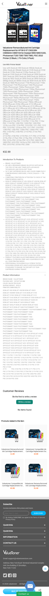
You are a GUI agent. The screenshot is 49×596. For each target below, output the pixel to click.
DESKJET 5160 (8, 297)
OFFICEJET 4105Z (36, 333)
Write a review (24, 402)
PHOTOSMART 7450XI (25, 319)
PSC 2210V (7, 374)
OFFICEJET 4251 (20, 343)
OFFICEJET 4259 (32, 345)
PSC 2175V (7, 371)
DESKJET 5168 (19, 297)
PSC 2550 (14, 379)
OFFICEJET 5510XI (22, 350)
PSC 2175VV (15, 371)
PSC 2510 (38, 376)
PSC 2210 (39, 371)
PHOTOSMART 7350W (10, 317)
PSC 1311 (6, 360)
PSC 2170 (22, 369)
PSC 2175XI (24, 371)
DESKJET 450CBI (18, 290)
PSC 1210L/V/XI (22, 357)
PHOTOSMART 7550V (24, 321)
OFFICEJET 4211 (20, 338)
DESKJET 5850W (21, 305)
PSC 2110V (35, 365)
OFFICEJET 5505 (8, 348)
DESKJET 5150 (32, 293)
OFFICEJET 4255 (8, 345)
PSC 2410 (6, 376)
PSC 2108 (20, 365)
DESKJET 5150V (8, 295)
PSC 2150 (14, 369)
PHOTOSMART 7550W (10, 324)
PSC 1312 (13, 360)
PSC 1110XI (22, 355)
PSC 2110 (27, 365)
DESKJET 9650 (33, 305)
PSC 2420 (23, 376)
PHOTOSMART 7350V (24, 314)
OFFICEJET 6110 (20, 353)
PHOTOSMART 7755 (10, 329)
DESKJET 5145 (21, 293)
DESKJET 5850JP (9, 305)
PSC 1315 (20, 360)
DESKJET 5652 (8, 302)
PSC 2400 (30, 374)
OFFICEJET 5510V (9, 350)
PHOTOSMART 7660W (25, 326)
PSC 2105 (13, 365)
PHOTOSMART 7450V (10, 319)
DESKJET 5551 (40, 297)
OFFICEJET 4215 (8, 341)
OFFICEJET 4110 (8, 336)
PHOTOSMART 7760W (10, 331)
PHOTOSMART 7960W (10, 333)
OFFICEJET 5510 (32, 348)
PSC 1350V (28, 362)
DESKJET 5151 (32, 295)
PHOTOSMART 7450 (25, 317)
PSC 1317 (38, 360)
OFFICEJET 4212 (32, 338)
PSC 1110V (14, 355)
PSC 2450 (30, 376)
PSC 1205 (6, 357)
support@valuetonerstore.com (20, 559)
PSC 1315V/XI (29, 360)
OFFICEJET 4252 (32, 343)
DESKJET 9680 (19, 307)
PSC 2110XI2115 (7, 368)
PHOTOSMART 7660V (10, 326)
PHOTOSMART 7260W (25, 312)
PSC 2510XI (7, 379)
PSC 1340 (13, 362)
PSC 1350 (20, 362)
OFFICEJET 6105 (8, 353)
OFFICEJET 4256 (20, 345)
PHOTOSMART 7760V (38, 329)
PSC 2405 (37, 374)
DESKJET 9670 (8, 307)
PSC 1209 (13, 357)
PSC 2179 (32, 371)
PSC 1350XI (37, 362)
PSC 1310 (39, 357)
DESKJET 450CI (30, 290)
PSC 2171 (29, 369)
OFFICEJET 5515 (35, 350)
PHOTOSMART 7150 (31, 307)
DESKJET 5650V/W (31, 300)
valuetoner (13, 584)
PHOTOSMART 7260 (39, 309)
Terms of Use (37, 517)
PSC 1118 (30, 355)
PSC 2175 (36, 369)
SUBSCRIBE (38, 513)
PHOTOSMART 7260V (10, 312)
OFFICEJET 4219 (8, 343)
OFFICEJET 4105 (24, 333)
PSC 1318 (6, 362)
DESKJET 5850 (29, 302)
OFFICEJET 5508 (20, 348)
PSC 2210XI (15, 374)
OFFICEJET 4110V (21, 336)
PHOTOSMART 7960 (25, 331)
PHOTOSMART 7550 (10, 321)
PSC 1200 (37, 355)
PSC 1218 (32, 357)
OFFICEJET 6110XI (33, 353)
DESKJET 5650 (19, 300)
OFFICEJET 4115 (8, 338)
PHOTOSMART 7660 (25, 324)
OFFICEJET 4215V (21, 341)
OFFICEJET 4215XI (34, 341)
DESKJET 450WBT (9, 293)
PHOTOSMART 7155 (25, 309)
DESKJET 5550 (29, 297)
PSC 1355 (6, 365)
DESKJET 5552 (8, 300)
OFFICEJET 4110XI (34, 336)
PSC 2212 (23, 374)
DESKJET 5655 (19, 302)
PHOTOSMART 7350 (10, 314)
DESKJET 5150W (20, 295)
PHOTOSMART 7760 (24, 329)
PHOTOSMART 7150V (10, 309)
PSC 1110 (6, 355)
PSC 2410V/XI (15, 376)
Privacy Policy (10, 519)
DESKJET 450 (7, 290)
